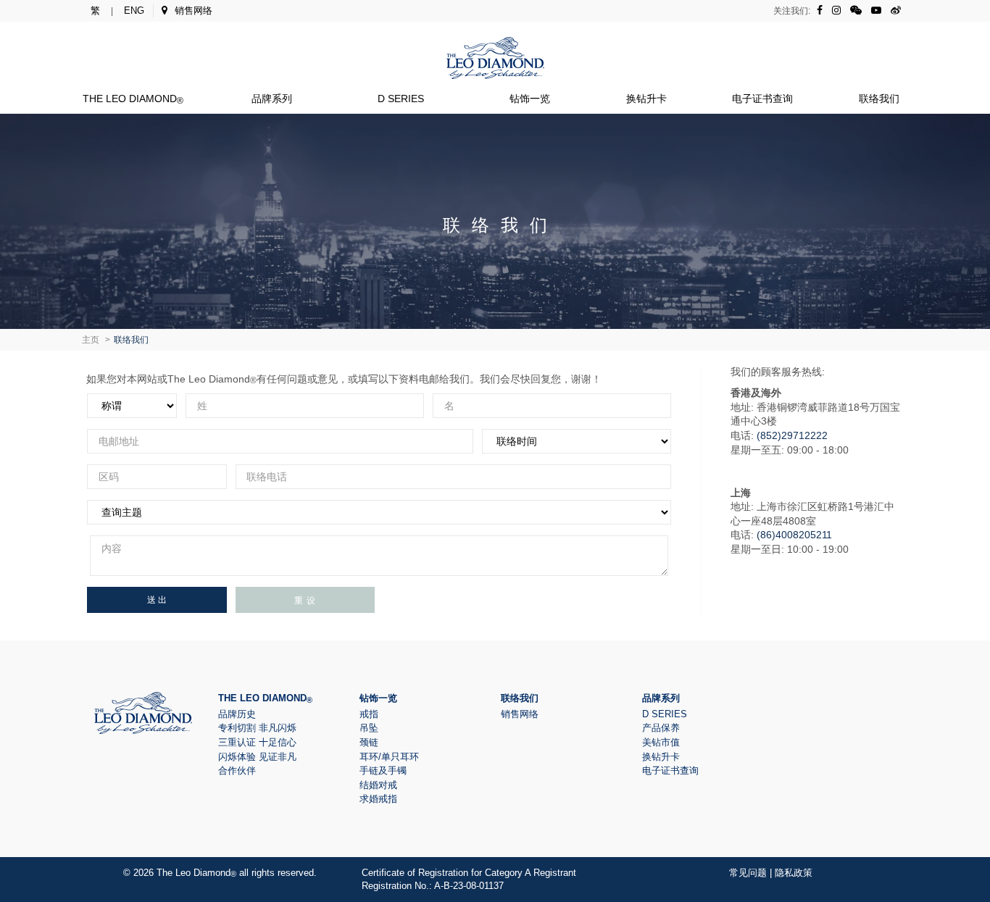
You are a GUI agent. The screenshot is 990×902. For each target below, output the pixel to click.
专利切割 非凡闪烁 (257, 727)
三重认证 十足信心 (257, 742)
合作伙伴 (237, 770)
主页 (90, 340)
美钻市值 (661, 742)
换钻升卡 (646, 98)
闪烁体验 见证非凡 (257, 756)
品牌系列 (271, 98)
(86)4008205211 (794, 534)
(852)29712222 (792, 435)
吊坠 (368, 727)
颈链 (368, 742)
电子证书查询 (762, 98)
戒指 (368, 714)
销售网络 (193, 10)
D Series (401, 98)
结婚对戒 (378, 785)
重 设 (305, 600)
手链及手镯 (383, 770)
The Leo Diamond (133, 98)
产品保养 (661, 727)
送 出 (157, 600)
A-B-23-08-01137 (469, 885)
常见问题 (748, 872)
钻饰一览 (529, 98)
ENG (134, 10)
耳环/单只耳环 (389, 756)
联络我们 (879, 98)
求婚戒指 (378, 798)
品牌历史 (237, 714)
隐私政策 (793, 872)
